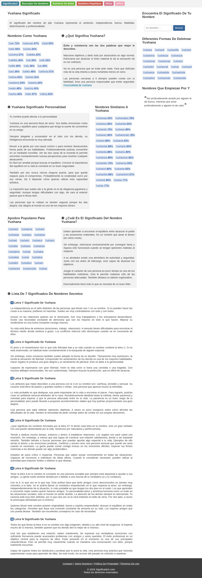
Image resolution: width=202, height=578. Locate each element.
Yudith (14, 65)
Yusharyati (162, 66)
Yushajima (14, 251)
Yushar (102, 185)
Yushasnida (179, 78)
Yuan (14, 43)
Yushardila (173, 49)
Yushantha (104, 174)
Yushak (26, 251)
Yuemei (32, 77)
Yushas (175, 66)
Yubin (14, 48)
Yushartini (148, 66)
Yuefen (29, 71)
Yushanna (124, 163)
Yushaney (104, 135)
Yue (42, 65)
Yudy (29, 65)
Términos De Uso (129, 563)
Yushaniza (104, 157)
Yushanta (122, 168)
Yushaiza (25, 246)
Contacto (68, 563)
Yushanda (123, 123)
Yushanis (123, 146)
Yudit (44, 60)
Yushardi (159, 49)
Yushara (147, 49)
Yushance (104, 123)
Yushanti (103, 180)
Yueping (35, 82)
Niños (119, 3)
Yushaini (40, 229)
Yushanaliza (124, 118)
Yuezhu (15, 94)
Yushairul (37, 240)
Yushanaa (104, 118)
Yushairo (24, 240)
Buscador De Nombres (35, 3)
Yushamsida (29, 268)
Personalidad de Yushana (77, 85)
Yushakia (38, 251)
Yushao (121, 180)
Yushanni (104, 168)
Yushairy (50, 240)
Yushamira (14, 268)
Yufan (31, 94)
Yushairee (39, 234)
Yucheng (15, 54)
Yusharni (178, 61)
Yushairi (12, 240)
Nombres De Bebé (63, 3)
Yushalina (37, 257)
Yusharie (186, 49)
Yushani (103, 140)
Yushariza (162, 55)
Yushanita (104, 151)
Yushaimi (13, 229)
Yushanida (104, 146)
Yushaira (26, 234)
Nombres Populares (89, 3)
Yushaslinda (178, 72)
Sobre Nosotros (83, 563)
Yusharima (149, 55)
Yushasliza (149, 78)
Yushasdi (187, 66)
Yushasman (163, 78)
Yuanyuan (30, 43)
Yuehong (46, 71)
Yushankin (104, 163)
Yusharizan (149, 61)
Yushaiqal (13, 234)
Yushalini (13, 262)
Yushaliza (26, 262)
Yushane (122, 129)
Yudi (31, 60)
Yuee (14, 71)
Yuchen (30, 48)
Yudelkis (15, 60)
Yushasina (148, 72)
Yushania (121, 140)
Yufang (46, 94)
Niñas (109, 3)
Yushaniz (123, 151)
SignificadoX (10, 3)
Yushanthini (125, 174)
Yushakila (13, 257)
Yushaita (13, 246)
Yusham (38, 262)
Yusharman (164, 61)
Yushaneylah (125, 135)
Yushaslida (163, 72)
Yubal (47, 43)
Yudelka (33, 54)
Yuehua (15, 77)
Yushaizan (39, 246)
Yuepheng (16, 82)
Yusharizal (176, 55)
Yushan (43, 268)
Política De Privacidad (106, 563)
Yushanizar (124, 157)
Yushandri (104, 129)
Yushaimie (26, 229)
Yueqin (14, 88)
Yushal (25, 257)
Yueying (31, 88)
